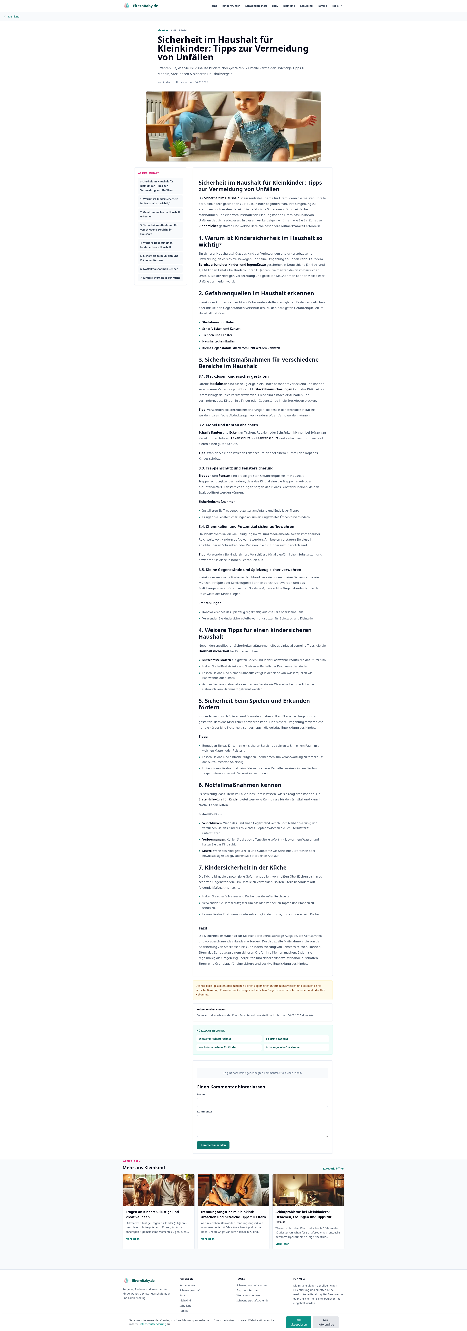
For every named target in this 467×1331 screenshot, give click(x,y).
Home (213, 5)
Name (201, 1094)
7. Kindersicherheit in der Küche (160, 277)
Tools (335, 5)
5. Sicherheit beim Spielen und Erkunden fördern (159, 258)
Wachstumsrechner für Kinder (217, 1047)
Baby (275, 5)
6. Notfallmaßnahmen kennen (159, 269)
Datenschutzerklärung (152, 1324)
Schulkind (306, 5)
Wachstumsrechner (248, 1295)
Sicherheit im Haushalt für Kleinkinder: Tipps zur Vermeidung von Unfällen (156, 186)
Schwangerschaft (256, 5)
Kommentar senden (213, 1145)
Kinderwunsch (231, 5)
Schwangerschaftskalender (283, 1047)
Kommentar (204, 1111)
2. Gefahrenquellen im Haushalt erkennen (160, 214)
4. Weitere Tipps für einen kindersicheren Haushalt (156, 245)
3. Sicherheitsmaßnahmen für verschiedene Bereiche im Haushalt (159, 229)
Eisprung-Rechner (277, 1038)
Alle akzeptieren (299, 1322)
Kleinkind (289, 5)
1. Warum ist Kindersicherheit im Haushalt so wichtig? (159, 201)
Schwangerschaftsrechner (215, 1038)
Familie (322, 5)
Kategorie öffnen (333, 1168)
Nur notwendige (325, 1322)
